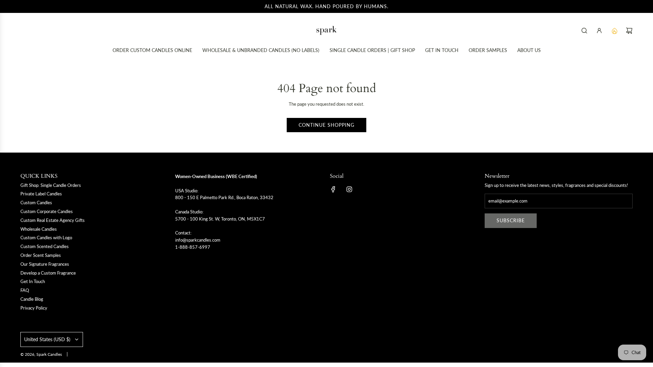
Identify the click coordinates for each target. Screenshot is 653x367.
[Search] (584, 30)
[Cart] (629, 30)
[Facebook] (333, 189)
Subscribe (511, 220)
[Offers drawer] (614, 30)
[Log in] (599, 30)
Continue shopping (326, 125)
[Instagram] (349, 189)
